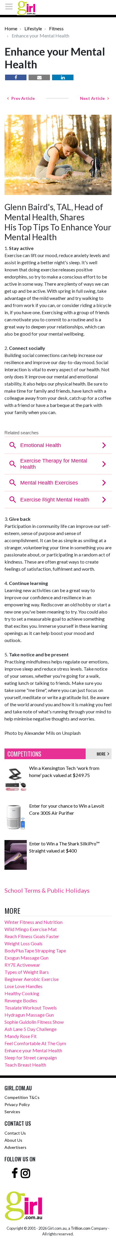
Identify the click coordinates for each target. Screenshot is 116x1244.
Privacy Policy (17, 1104)
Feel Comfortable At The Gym (35, 1043)
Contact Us (15, 1133)
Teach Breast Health (25, 1064)
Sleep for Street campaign (30, 1057)
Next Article (93, 98)
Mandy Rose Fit (20, 1036)
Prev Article (22, 98)
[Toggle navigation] (10, 6)
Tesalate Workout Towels (30, 1007)
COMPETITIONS (24, 753)
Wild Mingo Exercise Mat (30, 929)
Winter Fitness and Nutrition (33, 922)
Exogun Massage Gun (26, 957)
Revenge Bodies (20, 1000)
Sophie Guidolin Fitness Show (34, 1022)
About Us (13, 1140)
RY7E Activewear (22, 965)
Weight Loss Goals (23, 943)
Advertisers (15, 1147)
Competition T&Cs (22, 1097)
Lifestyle (33, 28)
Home (10, 28)
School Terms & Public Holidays (47, 890)
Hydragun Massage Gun (29, 1014)
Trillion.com (80, 1228)
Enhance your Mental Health (33, 1050)
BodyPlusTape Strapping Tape (35, 950)
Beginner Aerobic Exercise (31, 979)
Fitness (56, 28)
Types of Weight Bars (26, 972)
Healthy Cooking (21, 993)
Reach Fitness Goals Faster (31, 936)
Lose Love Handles (23, 986)
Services (12, 1111)
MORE (102, 754)
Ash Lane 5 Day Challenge (30, 1029)
